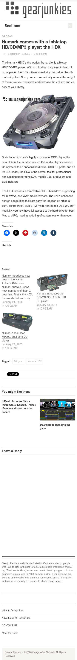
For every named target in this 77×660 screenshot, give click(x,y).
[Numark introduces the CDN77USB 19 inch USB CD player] (52, 282)
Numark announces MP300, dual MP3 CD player (14, 336)
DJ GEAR (7, 36)
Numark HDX (35, 361)
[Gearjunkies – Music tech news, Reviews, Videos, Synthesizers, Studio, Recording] (38, 9)
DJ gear (18, 361)
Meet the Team (10, 633)
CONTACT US (9, 625)
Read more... (55, 581)
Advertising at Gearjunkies (16, 618)
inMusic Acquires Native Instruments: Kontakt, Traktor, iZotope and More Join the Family (19, 406)
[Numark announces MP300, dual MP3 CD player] (17, 322)
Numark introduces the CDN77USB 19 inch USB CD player (51, 297)
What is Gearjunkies (13, 610)
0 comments (40, 53)
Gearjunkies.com (14, 652)
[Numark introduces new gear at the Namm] (19, 290)
